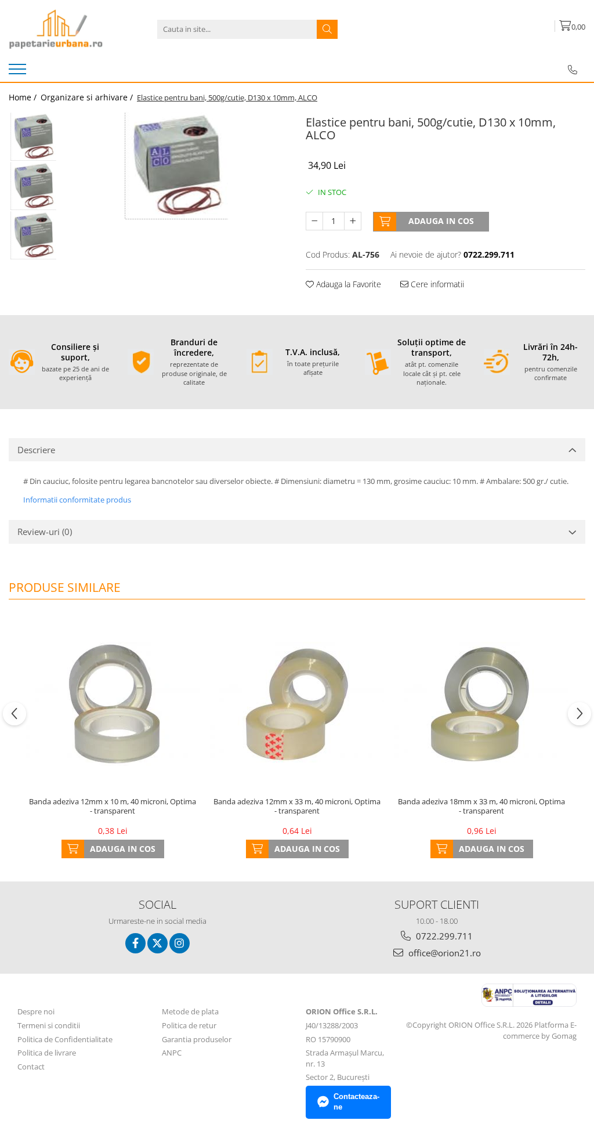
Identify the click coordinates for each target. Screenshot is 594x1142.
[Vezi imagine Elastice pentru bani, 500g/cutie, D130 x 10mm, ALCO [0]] (33, 137)
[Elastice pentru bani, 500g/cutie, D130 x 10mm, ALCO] (176, 165)
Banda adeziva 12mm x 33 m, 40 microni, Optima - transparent (297, 806)
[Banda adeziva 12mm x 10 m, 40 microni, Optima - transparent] (113, 704)
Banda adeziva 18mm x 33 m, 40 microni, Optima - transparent (481, 806)
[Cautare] (327, 29)
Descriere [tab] (36, 450)
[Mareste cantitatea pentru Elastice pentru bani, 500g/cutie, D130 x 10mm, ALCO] (352, 221)
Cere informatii (436, 284)
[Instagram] (179, 943)
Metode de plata (190, 1011)
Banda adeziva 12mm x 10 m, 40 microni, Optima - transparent (112, 806)
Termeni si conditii (48, 1025)
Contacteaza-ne (356, 1102)
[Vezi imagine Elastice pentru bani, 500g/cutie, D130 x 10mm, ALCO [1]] (33, 186)
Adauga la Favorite (347, 284)
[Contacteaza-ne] (572, 69)
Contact (31, 1066)
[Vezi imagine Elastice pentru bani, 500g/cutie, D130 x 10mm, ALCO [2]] (33, 235)
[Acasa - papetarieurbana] (67, 29)
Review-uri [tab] (44, 531)
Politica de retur (189, 1025)
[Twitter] (157, 943)
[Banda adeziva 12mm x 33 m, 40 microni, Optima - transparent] (297, 704)
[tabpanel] (176, 165)
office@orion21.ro (443, 953)
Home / (24, 97)
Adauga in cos (441, 220)
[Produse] (19, 72)
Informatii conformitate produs (77, 499)
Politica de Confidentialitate (65, 1039)
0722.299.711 (443, 936)
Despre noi (36, 1011)
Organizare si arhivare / (88, 97)
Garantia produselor (196, 1039)
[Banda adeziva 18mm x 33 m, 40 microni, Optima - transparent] (481, 704)
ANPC (172, 1052)
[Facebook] (135, 943)
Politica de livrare (46, 1052)
